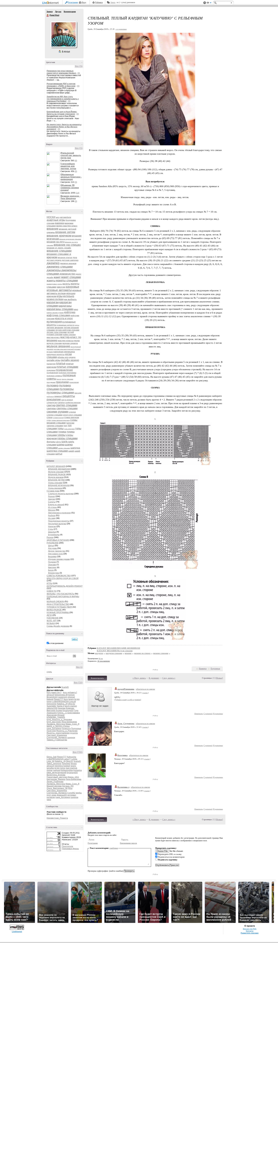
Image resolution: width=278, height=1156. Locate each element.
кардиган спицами (114, 653)
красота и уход (64, 318)
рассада (77, 393)
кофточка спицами (58, 315)
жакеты (51, 280)
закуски (61, 287)
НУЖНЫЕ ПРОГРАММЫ (58, 612)
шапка (60, 444)
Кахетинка (122, 755)
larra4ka (50, 768)
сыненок (71, 737)
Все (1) (79, 667)
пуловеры (67, 389)
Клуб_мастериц (54, 722)
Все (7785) (78, 752)
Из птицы (52, 507)
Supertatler (51, 706)
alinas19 (50, 695)
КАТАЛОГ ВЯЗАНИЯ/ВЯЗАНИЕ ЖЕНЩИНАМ (118, 648)
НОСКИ (51, 217)
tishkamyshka (67, 770)
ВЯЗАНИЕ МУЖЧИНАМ (59, 485)
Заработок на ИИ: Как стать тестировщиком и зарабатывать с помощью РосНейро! (63, 98)
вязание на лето (56, 241)
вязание (52, 228)
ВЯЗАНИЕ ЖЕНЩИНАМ (59, 469)
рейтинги (50, 396)
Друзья (58, 11)
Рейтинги (99, 2)
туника (62, 431)
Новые (219, 678)
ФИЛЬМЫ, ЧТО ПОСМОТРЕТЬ (60, 594)
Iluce (66, 699)
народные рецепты (56, 354)
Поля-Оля (51, 731)
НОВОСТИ (51, 591)
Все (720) (78, 682)
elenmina (59, 766)
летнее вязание (55, 327)
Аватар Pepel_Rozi (63, 34)
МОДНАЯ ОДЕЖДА (55, 601)
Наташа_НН (68, 786)
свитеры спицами (67, 408)
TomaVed (66, 763)
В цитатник (218, 713)
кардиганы (65, 305)
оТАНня (66, 726)
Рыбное (51, 515)
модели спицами (54, 343)
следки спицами (54, 415)
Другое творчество (56, 551)
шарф (71, 451)
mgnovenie (51, 704)
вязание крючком (59, 235)
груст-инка (51, 795)
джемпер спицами (60, 266)
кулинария (54, 321)
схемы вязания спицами (62, 421)
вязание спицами (59, 250)
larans (71, 699)
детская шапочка (70, 260)
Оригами (52, 565)
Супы (50, 529)
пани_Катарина (54, 728)
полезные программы (67, 373)
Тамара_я (51, 740)
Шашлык (52, 532)
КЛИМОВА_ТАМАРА (56, 717)
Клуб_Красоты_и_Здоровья (59, 719)
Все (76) (79, 66)
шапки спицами (64, 448)
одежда (72, 357)
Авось (112, 2)
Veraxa (73, 763)
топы (60, 428)
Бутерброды (54, 535)
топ (65, 425)
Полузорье (76, 728)
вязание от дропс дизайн (59, 248)
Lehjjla (74, 759)
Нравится (203, 668)
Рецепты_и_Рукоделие (67, 731)
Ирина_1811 (73, 777)
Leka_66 (50, 761)
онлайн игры (53, 360)
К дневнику (154, 678)
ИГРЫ (49, 583)
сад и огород (67, 400)
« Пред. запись (139, 678)
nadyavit (56, 770)
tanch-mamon (71, 706)
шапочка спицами (57, 450)
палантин (51, 364)
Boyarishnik (52, 697)
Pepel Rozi (47, 15)
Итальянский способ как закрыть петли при (70, 155)
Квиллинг (52, 567)
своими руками (57, 411)
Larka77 (67, 759)
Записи (49, 11)
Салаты (51, 502)
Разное (51, 496)
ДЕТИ (49, 615)
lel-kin (77, 699)
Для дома (52, 548)
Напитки (52, 526)
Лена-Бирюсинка (69, 722)
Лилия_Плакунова (55, 781)
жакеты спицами (67, 280)
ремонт (58, 396)
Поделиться (215, 668)
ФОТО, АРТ (51, 621)
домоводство (67, 273)
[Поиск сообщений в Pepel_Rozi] (75, 639)
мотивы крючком (60, 349)
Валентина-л (123, 787)
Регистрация (73, 2)
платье (60, 363)
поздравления (52, 373)
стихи (49, 417)
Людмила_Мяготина (56, 724)
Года (76, 710)
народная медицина (64, 351)
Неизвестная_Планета (57, 818)
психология (74, 382)
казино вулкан (55, 299)
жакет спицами (71, 277)
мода (77, 340)
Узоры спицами (55, 483)
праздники (62, 382)
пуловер (53, 385)
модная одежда (70, 343)
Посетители (67, 846)
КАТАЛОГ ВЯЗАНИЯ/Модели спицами (115, 650)
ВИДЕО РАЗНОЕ (54, 610)
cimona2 (71, 697)
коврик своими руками (55, 312)
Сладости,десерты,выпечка (61, 494)
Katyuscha (71, 757)
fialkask (50, 699)
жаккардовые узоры (54, 284)
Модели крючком (55, 477)
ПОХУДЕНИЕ (53, 618)
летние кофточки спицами (67, 330)
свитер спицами (66, 405)
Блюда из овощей (56, 504)
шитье (58, 453)
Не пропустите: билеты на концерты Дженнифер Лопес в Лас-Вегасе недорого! (64, 126)
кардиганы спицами (60, 309)
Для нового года (55, 554)
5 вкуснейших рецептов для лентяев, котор (68, 166)
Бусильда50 (68, 710)
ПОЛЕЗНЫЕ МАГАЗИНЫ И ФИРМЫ (63, 596)
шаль (64, 441)
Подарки (52, 562)
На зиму (52, 518)
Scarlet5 (65, 687)
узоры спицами (67, 438)
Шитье (51, 545)
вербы (79, 793)
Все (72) (79, 148)
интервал (71, 795)
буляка (59, 710)
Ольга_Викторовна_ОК (57, 788)
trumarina (77, 770)
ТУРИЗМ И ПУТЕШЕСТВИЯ (59, 607)
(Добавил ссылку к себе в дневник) (127, 700)
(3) (76, 182)
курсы (77, 325)
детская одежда (54, 260)
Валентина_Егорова (56, 775)
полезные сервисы (54, 376)
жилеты (66, 283)
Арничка (61, 708)
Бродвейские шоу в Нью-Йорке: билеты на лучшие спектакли (62, 113)
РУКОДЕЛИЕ (52, 543)
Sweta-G (60, 706)
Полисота (66, 728)
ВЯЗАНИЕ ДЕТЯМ (56, 480)
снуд (65, 414)
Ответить (198, 713)
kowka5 (66, 766)
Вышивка (52, 556)
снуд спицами (75, 415)
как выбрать (70, 299)
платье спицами (67, 366)
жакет (57, 277)
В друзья (66, 51)
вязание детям (65, 232)
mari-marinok (71, 768)
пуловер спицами (59, 387)
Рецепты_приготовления (58, 733)
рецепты (69, 396)
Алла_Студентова (125, 723)
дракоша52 (52, 713)
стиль (49, 672)
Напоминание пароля (128, 843)
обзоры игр (62, 357)
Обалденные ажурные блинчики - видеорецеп (71, 177)
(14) (77, 193)
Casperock (62, 697)
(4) (76, 160)
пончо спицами (67, 379)
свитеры (51, 408)
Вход (84, 2)
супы (49, 420)
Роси (70, 788)
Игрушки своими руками (59, 559)
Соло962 (71, 793)
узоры (61, 435)
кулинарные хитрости (65, 325)
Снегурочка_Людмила (57, 737)
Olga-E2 (71, 704)
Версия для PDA (249, 929)
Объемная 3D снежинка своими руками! (69, 187)
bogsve (71, 695)
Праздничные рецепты (58, 521)
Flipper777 (58, 699)
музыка (50, 352)
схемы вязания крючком (60, 420)
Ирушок (60, 715)
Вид (209, 3)
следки (72, 412)
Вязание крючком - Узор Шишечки (70, 197)
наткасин (51, 797)
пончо (59, 379)
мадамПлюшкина (125, 689)
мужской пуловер (73, 349)
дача (75, 257)
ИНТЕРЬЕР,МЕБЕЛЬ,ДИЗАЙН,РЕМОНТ (65, 586)
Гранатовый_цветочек (57, 777)
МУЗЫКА (51, 623)
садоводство (52, 402)
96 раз (101, 658)
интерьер (68, 296)
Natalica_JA (62, 704)
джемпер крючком (68, 263)
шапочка (75, 447)
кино (76, 309)
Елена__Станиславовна (68, 713)
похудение (51, 382)
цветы (58, 442)
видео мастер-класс (66, 225)
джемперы (54, 270)
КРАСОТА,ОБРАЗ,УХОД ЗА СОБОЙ (63, 578)
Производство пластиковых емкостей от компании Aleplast (61, 72)
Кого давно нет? (54, 692)
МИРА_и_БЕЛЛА (54, 726)
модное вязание (58, 346)
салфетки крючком (73, 402)
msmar (50, 770)
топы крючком (69, 429)
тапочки (70, 423)
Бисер (51, 570)
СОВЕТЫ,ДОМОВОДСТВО (59, 576)
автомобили (65, 217)
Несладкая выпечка (57, 524)
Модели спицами (56, 472)
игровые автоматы (59, 290)
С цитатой (208, 713)
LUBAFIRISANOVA (60, 701)
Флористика (53, 573)
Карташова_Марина (56, 779)
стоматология (58, 417)
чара (49, 799)
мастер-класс (53, 337)
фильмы (51, 441)
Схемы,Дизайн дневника (58, 626)
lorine (49, 701)
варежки (59, 223)
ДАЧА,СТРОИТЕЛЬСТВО (58, 604)
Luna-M (72, 701)
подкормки (51, 370)
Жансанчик (52, 715)
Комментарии (70, 11)
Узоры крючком (55, 488)
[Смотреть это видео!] (53, 156)
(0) (79, 73)
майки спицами (69, 334)
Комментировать (97, 678)
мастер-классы (66, 340)
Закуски (51, 499)
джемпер (53, 263)
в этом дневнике (56, 643)
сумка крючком (71, 417)
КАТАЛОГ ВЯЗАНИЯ (56, 466)
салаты (61, 402)
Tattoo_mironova (54, 763)
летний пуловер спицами (60, 333)
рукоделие (54, 399)
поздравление (64, 370)
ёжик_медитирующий (56, 772)
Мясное (51, 510)
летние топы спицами (57, 332)
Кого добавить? (70, 692)
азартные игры (56, 220)
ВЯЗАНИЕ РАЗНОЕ (57, 474)
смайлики (113, 848)
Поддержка (204, 2)
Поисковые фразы (70, 849)
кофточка (69, 312)
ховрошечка (61, 740)
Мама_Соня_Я (72, 724)
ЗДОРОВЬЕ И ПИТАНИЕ (58, 540)
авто (58, 217)
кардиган (53, 302)
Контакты (249, 931)
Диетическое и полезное (59, 513)
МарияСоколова (54, 786)
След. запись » (168, 678)
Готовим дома (53, 491)
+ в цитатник (121, 29)
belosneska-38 (61, 695)
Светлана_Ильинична (57, 735)
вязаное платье (65, 257)
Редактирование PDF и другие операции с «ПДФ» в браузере (61, 85)
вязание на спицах (67, 244)
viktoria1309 (52, 708)
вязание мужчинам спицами (70, 239)
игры (60, 296)
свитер (51, 405)
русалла (74, 733)
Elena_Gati (51, 757)
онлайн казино (70, 360)
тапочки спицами (55, 425)
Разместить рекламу (250, 933)
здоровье (72, 286)
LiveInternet (51, 3)
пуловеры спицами (60, 392)
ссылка (145, 692)
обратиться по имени (145, 689)
